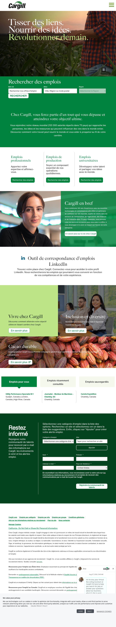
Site (77, 437)
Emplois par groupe (59, 517)
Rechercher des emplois (23, 180)
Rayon (81, 87)
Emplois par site (44, 517)
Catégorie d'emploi (50, 437)
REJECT (89, 611)
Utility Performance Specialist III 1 (20, 394)
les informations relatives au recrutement (74, 473)
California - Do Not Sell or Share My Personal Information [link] (33, 528)
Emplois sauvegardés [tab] (97, 381)
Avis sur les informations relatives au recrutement (27, 520)
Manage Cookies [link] (15, 524)
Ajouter (92, 447)
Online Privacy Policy (39, 606)
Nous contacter (64, 520)
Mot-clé (11, 87)
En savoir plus (19, 330)
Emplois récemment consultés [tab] (58, 382)
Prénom (79, 455)
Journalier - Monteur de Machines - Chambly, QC (58, 395)
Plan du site (52, 520)
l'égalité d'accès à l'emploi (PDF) (75, 574)
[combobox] (60, 90)
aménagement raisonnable (29, 574)
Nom (45, 455)
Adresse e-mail (49, 464)
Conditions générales (76, 517)
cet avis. (39, 562)
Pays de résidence (83, 464)
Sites (45, 87)
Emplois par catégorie (27, 517)
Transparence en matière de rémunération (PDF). (26, 577)
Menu (111, 4)
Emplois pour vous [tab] (19, 381)
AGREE (80, 611)
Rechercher (18, 95)
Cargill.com (13, 517)
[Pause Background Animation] (103, 69)
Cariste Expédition (88, 394)
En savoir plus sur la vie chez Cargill (80, 233)
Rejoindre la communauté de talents (91, 486)
